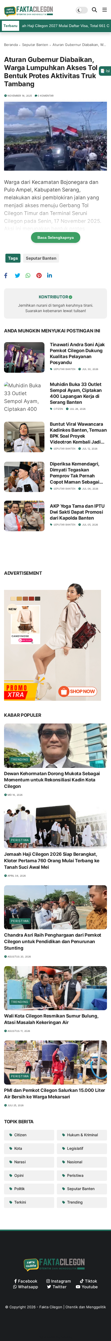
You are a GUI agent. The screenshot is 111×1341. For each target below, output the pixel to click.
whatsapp (28, 1286)
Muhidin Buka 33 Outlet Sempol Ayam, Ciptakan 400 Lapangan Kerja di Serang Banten (76, 393)
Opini (18, 1175)
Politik (19, 1188)
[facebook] (8, 275)
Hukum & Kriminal (82, 1134)
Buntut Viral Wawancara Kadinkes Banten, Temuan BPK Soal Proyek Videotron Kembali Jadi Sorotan (78, 433)
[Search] (94, 10)
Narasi (19, 1162)
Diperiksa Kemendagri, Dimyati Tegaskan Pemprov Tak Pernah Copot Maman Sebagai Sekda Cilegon (74, 473)
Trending (19, 759)
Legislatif (74, 1148)
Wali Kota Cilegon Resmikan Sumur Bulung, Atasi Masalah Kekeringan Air (51, 1019)
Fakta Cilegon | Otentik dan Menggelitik (72, 1307)
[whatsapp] (30, 275)
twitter (60, 1286)
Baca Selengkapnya (55, 237)
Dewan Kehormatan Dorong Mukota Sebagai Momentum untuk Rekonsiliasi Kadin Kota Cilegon (52, 780)
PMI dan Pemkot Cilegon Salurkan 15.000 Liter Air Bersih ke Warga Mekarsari (54, 1093)
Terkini (19, 1202)
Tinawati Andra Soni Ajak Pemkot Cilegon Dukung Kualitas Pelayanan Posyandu (77, 353)
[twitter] (19, 275)
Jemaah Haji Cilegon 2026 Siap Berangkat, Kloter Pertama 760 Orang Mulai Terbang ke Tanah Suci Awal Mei (51, 860)
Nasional (74, 1162)
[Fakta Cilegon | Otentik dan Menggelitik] (29, 15)
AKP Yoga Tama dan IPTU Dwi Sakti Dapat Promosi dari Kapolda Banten (77, 512)
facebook (27, 1281)
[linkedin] (52, 275)
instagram (61, 1281)
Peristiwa (20, 840)
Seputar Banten (35, 44)
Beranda (11, 44)
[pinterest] (41, 275)
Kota (17, 1148)
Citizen (58, 408)
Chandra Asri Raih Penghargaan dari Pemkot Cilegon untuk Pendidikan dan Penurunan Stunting (52, 941)
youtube (90, 1286)
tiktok (91, 1281)
